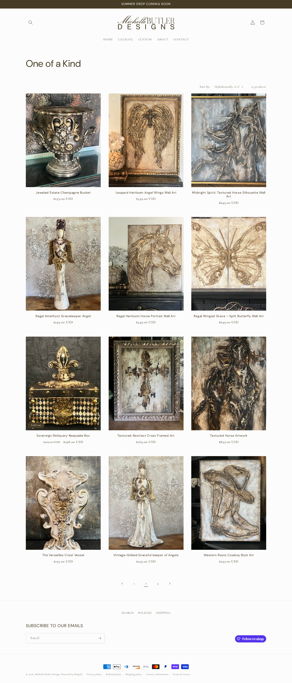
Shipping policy (133, 674)
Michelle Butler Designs (47, 674)
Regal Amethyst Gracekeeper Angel (63, 316)
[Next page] (169, 583)
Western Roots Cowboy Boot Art (229, 555)
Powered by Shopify (72, 674)
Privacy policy (94, 674)
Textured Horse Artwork (229, 436)
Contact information (157, 674)
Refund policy (113, 674)
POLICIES (145, 613)
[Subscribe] (99, 638)
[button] (30, 22)
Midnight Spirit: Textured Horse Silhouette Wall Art (228, 195)
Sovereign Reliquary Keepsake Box (63, 436)
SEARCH (128, 613)
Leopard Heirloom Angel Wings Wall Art (146, 193)
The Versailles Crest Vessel (63, 555)
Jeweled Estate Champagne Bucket (63, 193)
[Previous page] (122, 583)
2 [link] (146, 583)
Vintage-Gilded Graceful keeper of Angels (146, 555)
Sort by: (205, 86)
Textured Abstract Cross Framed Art (145, 436)
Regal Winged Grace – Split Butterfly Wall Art (229, 316)
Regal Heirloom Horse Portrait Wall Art (145, 316)
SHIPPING (163, 613)
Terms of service (181, 674)
